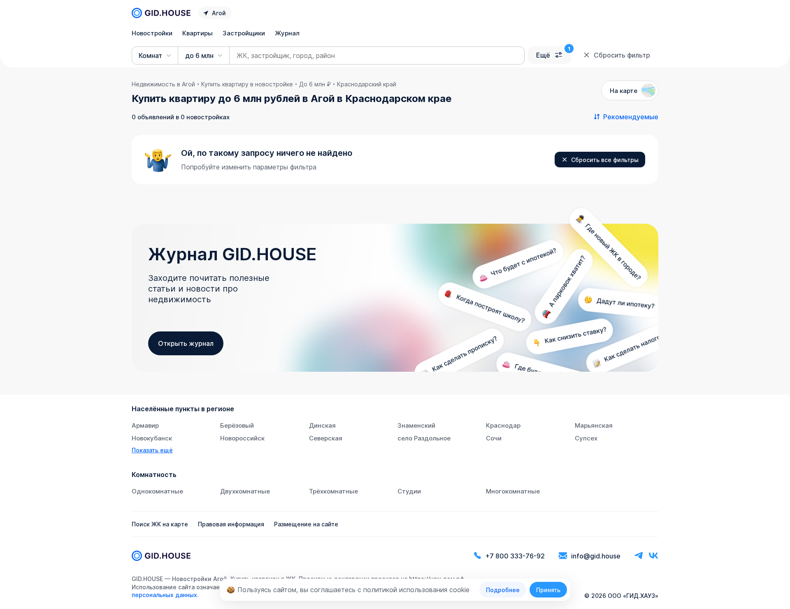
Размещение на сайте (306, 524)
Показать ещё (152, 450)
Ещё (543, 55)
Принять (548, 589)
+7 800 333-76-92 (515, 556)
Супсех (586, 438)
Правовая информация (231, 524)
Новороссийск (242, 438)
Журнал (287, 33)
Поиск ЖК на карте (160, 524)
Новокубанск (152, 438)
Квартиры (197, 33)
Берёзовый (237, 425)
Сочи (494, 438)
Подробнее (503, 589)
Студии (409, 491)
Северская (325, 438)
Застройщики (244, 33)
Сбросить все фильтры (605, 159)
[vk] (653, 556)
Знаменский (416, 425)
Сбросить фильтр (622, 55)
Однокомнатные (157, 491)
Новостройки (152, 33)
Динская (322, 425)
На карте (623, 91)
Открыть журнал (186, 343)
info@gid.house (595, 556)
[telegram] (639, 556)
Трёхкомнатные (333, 491)
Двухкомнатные (245, 491)
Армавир (145, 425)
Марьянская (594, 425)
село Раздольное (424, 438)
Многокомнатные (513, 491)
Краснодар (503, 425)
